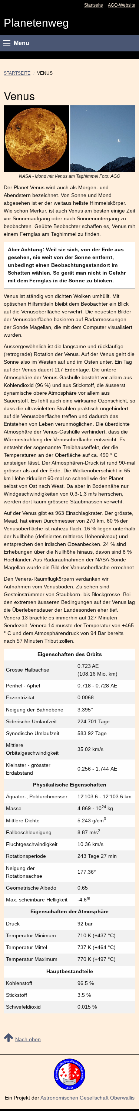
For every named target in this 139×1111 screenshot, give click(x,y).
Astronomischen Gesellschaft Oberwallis (87, 1098)
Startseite (93, 5)
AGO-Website (121, 5)
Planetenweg (36, 23)
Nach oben (28, 1039)
